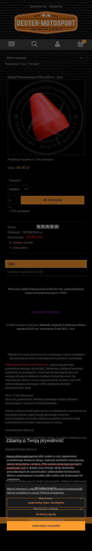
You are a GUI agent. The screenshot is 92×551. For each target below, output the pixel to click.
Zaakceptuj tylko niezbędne (46, 502)
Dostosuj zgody (46, 514)
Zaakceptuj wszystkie (46, 525)
